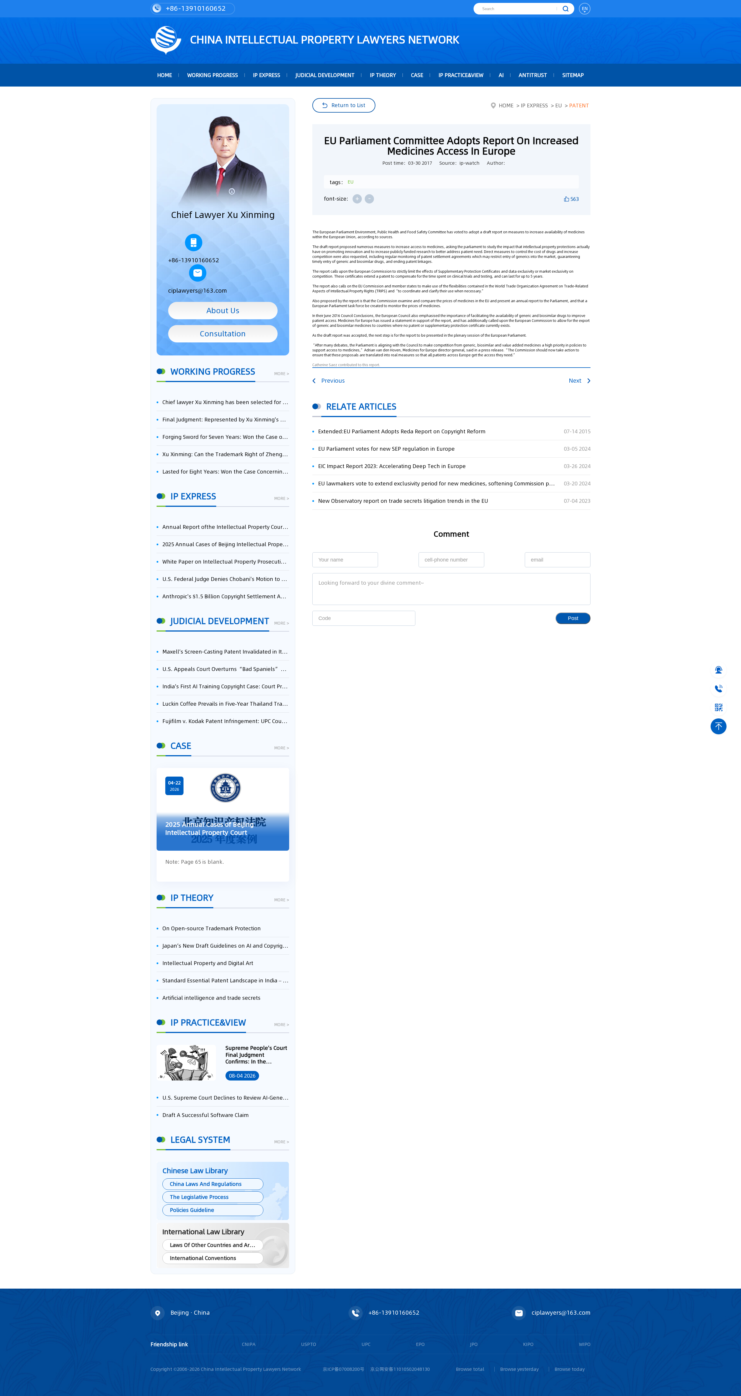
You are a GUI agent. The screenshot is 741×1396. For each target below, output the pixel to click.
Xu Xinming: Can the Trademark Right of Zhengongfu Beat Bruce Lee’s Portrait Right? (225, 454)
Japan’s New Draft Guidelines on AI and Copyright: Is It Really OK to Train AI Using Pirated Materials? (225, 945)
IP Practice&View (461, 75)
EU (558, 105)
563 (574, 199)
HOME (164, 75)
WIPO (584, 1344)
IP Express (266, 75)
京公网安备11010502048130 (400, 1369)
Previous (333, 381)
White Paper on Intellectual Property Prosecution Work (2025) (225, 561)
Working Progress (212, 75)
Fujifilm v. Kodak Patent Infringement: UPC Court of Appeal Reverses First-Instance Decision (225, 721)
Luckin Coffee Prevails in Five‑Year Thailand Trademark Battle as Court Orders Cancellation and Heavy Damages (225, 703)
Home (506, 105)
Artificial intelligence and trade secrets (211, 997)
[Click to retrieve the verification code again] (401, 618)
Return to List (348, 105)
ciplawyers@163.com (197, 291)
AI (501, 75)
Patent (579, 105)
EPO (420, 1344)
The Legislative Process (199, 1197)
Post (573, 618)
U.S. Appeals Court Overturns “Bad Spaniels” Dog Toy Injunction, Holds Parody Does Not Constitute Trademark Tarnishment (225, 669)
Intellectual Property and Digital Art (207, 963)
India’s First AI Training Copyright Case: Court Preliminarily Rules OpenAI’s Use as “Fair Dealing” (225, 686)
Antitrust (533, 75)
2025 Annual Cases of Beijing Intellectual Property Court (225, 544)
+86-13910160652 (195, 8)
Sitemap (573, 75)
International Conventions (203, 1258)
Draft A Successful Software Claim (205, 1115)
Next (575, 381)
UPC (366, 1344)
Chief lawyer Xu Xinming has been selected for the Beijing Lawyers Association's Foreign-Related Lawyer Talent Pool (225, 402)
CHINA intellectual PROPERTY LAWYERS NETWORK (323, 39)
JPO (474, 1344)
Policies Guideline (192, 1210)
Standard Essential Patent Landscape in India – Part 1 (225, 980)
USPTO (308, 1344)
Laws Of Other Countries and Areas (214, 1245)
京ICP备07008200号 (343, 1369)
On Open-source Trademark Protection (211, 928)
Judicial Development (325, 75)
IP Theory (383, 75)
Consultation (223, 333)
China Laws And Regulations (206, 1184)
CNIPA (249, 1344)
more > (281, 374)
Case (417, 75)
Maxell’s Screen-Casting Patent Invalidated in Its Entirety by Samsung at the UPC (225, 651)
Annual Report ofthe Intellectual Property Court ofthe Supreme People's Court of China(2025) (225, 527)
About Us (222, 310)
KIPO (528, 1344)
